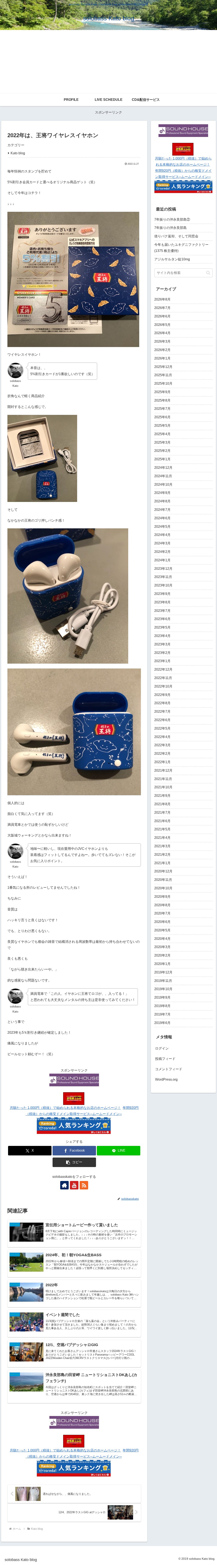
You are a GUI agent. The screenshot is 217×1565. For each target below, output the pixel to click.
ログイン (162, 1048)
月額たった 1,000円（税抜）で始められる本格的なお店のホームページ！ (65, 1108)
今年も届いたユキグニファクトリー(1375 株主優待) (181, 248)
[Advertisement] (108, 61)
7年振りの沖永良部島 (170, 228)
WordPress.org (166, 1079)
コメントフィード (168, 1069)
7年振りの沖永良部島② (172, 219)
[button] (74, 1162)
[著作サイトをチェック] (64, 1185)
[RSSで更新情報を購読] (84, 1185)
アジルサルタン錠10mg (172, 259)
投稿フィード (165, 1059)
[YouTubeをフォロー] (74, 1185)
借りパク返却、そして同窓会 (176, 236)
